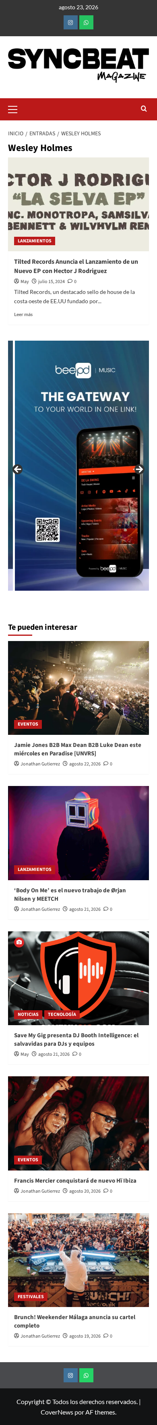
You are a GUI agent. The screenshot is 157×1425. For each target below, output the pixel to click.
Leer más (23, 314)
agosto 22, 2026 (85, 764)
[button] (16, 108)
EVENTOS (28, 724)
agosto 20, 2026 (85, 1191)
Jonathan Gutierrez (40, 764)
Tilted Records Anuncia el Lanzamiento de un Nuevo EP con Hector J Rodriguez (76, 266)
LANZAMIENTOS (35, 241)
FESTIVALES (31, 1296)
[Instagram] (71, 22)
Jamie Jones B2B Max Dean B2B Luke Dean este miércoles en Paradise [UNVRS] (77, 749)
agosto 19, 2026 (85, 1336)
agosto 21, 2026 (85, 909)
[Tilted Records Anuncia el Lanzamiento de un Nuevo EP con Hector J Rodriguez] (78, 204)
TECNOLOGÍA (62, 1014)
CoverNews (57, 1412)
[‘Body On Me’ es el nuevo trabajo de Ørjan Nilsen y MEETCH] (78, 833)
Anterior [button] (18, 470)
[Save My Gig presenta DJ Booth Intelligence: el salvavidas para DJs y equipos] (78, 978)
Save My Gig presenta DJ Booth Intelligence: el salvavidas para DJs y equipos (76, 1039)
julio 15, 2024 (51, 281)
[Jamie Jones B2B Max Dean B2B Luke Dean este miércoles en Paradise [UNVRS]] (78, 688)
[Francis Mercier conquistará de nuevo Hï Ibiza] (78, 1123)
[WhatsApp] (86, 22)
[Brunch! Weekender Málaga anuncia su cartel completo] (78, 1260)
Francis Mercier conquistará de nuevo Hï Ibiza (75, 1181)
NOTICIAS (28, 1014)
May (25, 281)
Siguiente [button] (139, 470)
